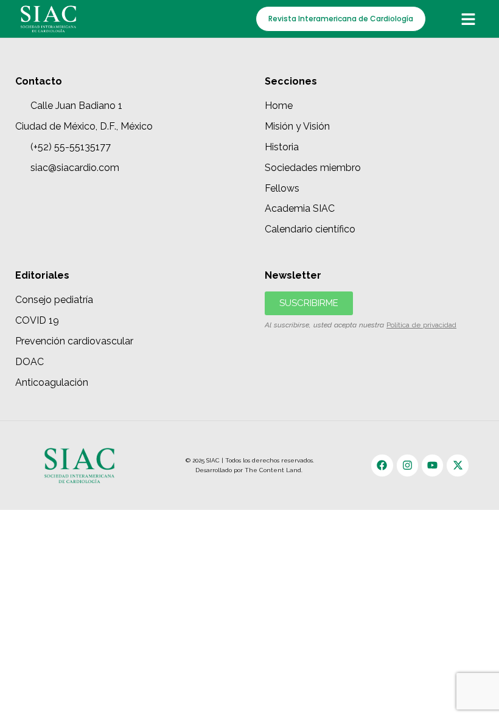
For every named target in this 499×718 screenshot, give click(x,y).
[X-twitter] (457, 465)
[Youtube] (432, 465)
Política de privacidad (421, 325)
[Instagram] (407, 465)
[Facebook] (382, 465)
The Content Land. (274, 470)
